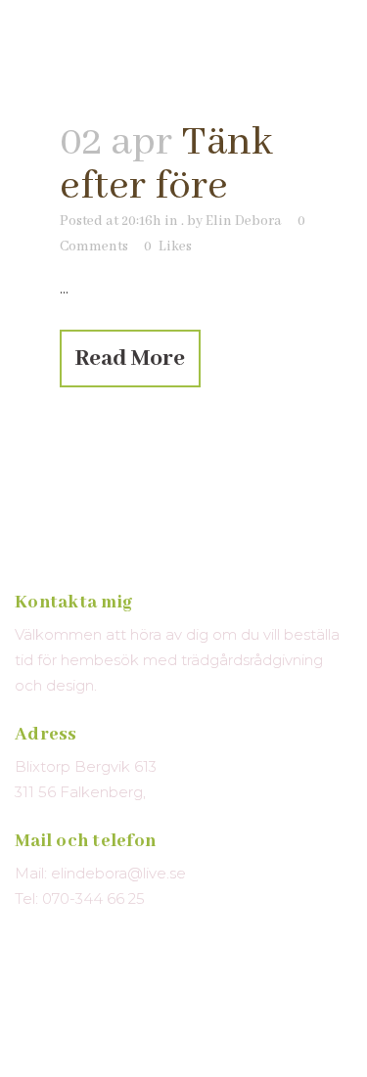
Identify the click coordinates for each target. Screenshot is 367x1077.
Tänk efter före (166, 164)
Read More (130, 358)
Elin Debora (244, 221)
